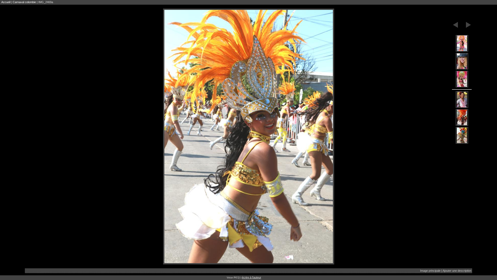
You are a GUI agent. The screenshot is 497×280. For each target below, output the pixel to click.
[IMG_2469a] (461, 43)
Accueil (5, 2)
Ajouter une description (457, 270)
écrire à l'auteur (251, 277)
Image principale (430, 270)
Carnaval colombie (24, 2)
